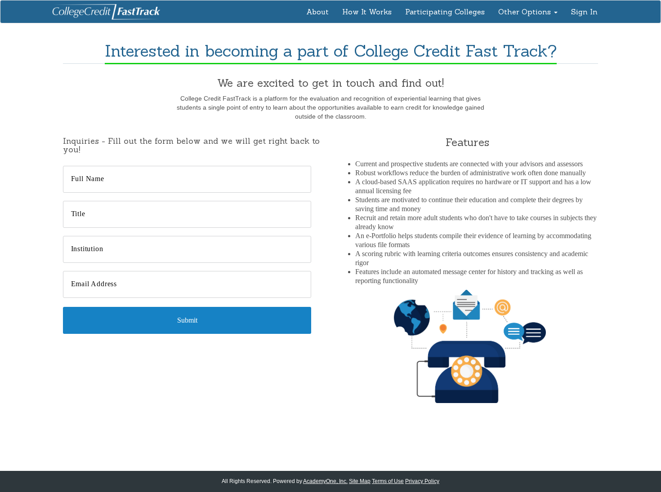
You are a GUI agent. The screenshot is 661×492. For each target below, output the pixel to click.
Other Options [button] (525, 11)
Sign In (584, 11)
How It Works (367, 11)
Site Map (360, 481)
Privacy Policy (422, 481)
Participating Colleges (445, 11)
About (317, 11)
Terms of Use (388, 481)
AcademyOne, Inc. (325, 481)
